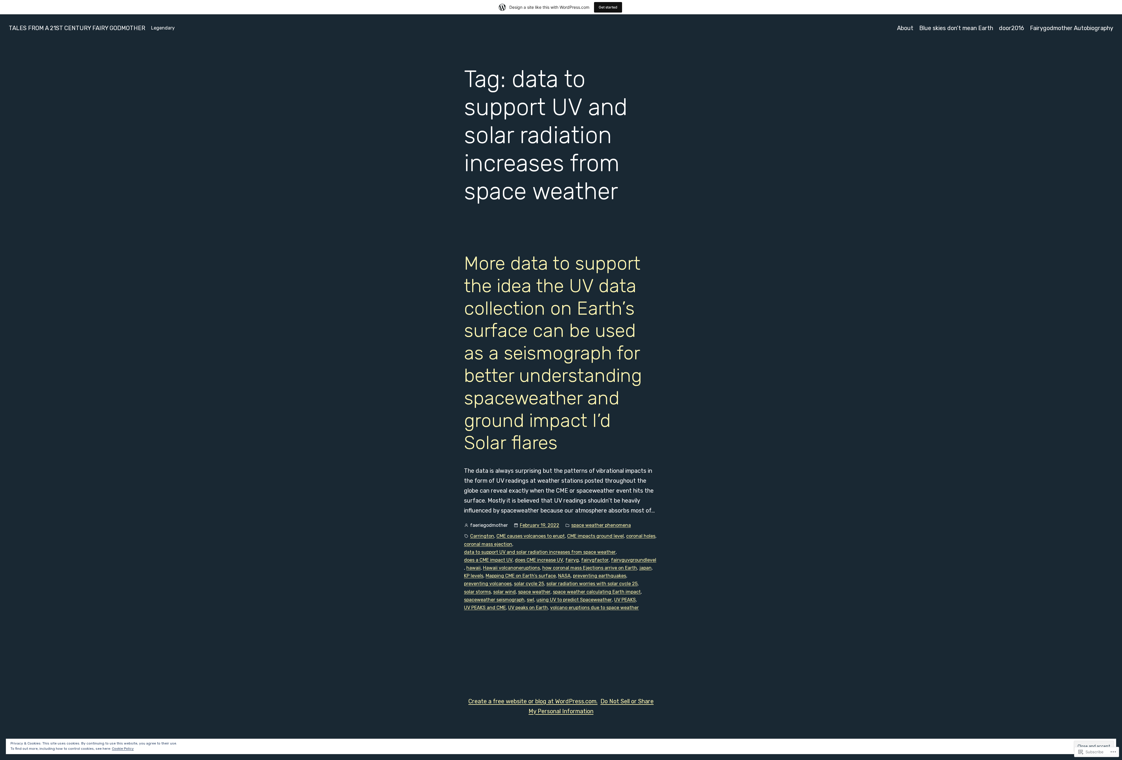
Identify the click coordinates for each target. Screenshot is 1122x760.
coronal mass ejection (488, 544)
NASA (564, 576)
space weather (534, 592)
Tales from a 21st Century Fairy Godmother (77, 28)
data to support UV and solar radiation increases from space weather (540, 552)
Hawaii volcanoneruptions (511, 568)
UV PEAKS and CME (485, 607)
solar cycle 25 (529, 583)
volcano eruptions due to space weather (594, 607)
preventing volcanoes (488, 583)
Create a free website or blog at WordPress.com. (533, 701)
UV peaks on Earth (528, 607)
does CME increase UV (539, 560)
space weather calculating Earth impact (597, 592)
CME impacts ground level (595, 536)
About (905, 28)
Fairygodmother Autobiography (1071, 28)
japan (645, 568)
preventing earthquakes (599, 576)
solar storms (477, 592)
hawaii (473, 568)
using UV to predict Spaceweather (574, 600)
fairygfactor (595, 560)
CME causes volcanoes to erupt (530, 536)
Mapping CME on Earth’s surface (521, 576)
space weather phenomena (601, 525)
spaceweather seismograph (494, 600)
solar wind (504, 592)
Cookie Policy (123, 749)
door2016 (1011, 28)
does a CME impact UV (488, 560)
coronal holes (640, 536)
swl (530, 600)
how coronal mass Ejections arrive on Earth (589, 568)
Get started (608, 7)
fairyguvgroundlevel (633, 560)
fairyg (572, 560)
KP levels (473, 576)
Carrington (482, 536)
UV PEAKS (625, 600)
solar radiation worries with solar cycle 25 (592, 583)
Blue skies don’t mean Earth (956, 28)
